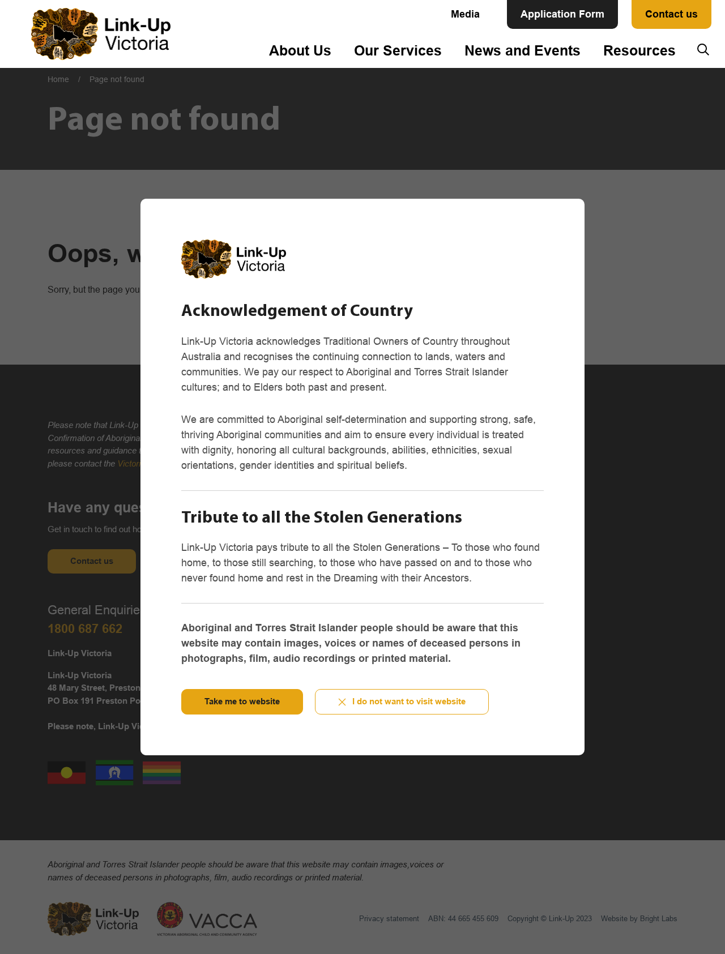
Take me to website (242, 701)
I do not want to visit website (409, 701)
